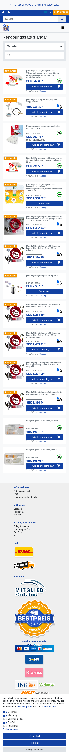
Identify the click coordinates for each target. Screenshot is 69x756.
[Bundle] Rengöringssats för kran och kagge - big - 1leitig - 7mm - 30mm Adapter (43, 248)
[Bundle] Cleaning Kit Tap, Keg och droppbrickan (41, 101)
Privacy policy (25, 706)
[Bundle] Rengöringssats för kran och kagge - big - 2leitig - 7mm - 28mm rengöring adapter (43, 335)
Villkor (17, 535)
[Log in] (3, 12)
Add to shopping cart (43, 86)
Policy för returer (22, 526)
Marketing (12, 715)
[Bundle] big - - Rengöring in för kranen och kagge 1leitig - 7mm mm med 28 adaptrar (43, 365)
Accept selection (34, 749)
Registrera (18, 512)
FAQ (16, 494)
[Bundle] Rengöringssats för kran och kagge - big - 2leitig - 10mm (43, 305)
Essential (12, 712)
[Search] (62, 19)
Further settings (10, 729)
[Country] (45, 12)
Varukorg (18, 514)
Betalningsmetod (22, 491)
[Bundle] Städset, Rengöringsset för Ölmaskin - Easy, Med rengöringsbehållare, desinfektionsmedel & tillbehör (44, 188)
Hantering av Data (22, 529)
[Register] (9, 12)
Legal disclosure (48, 706)
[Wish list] (50, 12)
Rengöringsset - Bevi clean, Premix (41, 450)
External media (15, 719)
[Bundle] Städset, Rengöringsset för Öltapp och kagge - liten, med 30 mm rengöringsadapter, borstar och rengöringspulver (42, 74)
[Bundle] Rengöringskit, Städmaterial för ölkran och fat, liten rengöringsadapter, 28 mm (44, 160)
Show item (44, 203)
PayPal (11, 722)
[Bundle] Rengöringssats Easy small (42, 276)
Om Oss (18, 532)
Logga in (18, 509)
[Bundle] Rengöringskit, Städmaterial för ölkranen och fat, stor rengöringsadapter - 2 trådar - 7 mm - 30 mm (44, 219)
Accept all (34, 736)
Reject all (34, 742)
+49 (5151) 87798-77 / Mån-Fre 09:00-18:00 (35, 4)
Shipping (42, 91)
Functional (13, 726)
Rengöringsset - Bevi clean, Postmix (42, 421)
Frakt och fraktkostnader (25, 497)
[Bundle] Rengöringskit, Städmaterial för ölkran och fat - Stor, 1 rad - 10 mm (44, 393)
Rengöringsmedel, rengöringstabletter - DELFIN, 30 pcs (43, 127)
